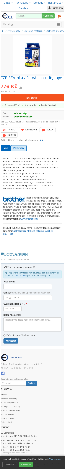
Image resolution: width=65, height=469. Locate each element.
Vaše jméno (9, 281)
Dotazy (50, 129)
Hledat (49, 15)
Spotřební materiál (33, 31)
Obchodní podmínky (9, 399)
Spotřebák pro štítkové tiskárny (28, 231)
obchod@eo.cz (9, 443)
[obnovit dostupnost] (25, 113)
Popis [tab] (5, 148)
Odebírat (31, 383)
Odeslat (12, 340)
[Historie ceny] (20, 88)
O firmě (4, 395)
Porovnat (11, 129)
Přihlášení (57, 8)
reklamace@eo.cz (25, 443)
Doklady (38, 3)
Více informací (55, 458)
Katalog (8, 24)
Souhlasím (26, 464)
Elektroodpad (6, 422)
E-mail (26, 292)
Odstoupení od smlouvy (10, 406)
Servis (23, 8)
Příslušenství (14, 31)
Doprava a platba (7, 414)
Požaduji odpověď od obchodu (20, 335)
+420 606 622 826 (11, 440)
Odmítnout (9, 464)
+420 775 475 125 (28, 440)
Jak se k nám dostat (8, 418)
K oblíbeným (31, 129)
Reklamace (55, 3)
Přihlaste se (21, 275)
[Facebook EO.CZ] (3, 373)
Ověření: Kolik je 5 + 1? (15, 303)
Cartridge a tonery (55, 31)
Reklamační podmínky (9, 403)
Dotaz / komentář (12, 315)
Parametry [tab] (18, 148)
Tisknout (11, 134)
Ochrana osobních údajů (10, 410)
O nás (7, 3)
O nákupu (23, 3)
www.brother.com (29, 218)
